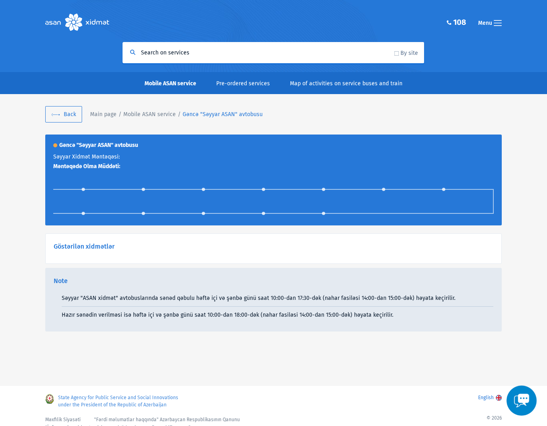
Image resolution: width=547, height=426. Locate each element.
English (486, 397)
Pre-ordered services (243, 83)
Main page (103, 114)
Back (70, 114)
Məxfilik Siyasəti (62, 419)
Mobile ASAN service (149, 114)
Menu (486, 23)
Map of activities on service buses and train (346, 83)
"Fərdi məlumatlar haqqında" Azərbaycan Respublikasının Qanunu (167, 419)
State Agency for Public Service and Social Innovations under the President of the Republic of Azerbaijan (118, 401)
